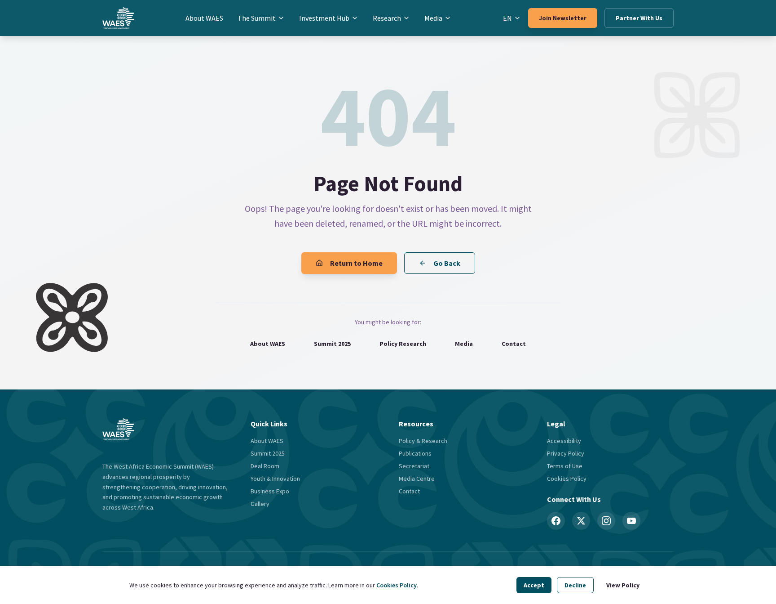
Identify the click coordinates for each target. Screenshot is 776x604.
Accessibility (564, 441)
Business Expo (270, 491)
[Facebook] (556, 521)
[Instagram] (606, 521)
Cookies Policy (396, 585)
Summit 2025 (332, 344)
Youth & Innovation (275, 478)
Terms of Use (564, 466)
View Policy (622, 585)
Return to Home (356, 263)
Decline (575, 585)
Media (433, 17)
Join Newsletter (562, 18)
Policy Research (402, 344)
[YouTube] (631, 521)
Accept (534, 585)
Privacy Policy (565, 453)
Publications (415, 453)
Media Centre (417, 478)
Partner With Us (639, 18)
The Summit (257, 17)
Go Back (446, 263)
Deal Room (265, 466)
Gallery (260, 504)
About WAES (204, 17)
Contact (514, 344)
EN (507, 17)
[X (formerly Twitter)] (581, 521)
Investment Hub (324, 17)
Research (387, 17)
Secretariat (414, 466)
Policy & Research (423, 441)
